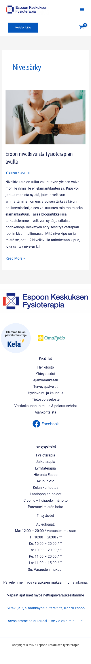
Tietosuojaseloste (45, 399)
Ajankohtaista (45, 412)
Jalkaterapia (45, 462)
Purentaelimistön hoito (45, 507)
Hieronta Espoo (45, 475)
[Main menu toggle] (82, 9)
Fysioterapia (45, 455)
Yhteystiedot (45, 374)
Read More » (15, 257)
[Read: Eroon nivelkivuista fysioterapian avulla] (45, 117)
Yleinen (11, 172)
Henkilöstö (45, 367)
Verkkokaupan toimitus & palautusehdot (45, 406)
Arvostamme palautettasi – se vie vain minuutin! (45, 621)
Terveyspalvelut (45, 386)
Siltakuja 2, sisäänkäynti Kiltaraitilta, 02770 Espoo (46, 608)
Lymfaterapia (45, 468)
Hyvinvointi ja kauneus (45, 393)
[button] (23, 27)
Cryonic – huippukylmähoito (45, 500)
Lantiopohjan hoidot (45, 494)
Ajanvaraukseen (45, 380)
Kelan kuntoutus (45, 487)
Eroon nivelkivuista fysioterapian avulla (39, 158)
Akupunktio (45, 481)
